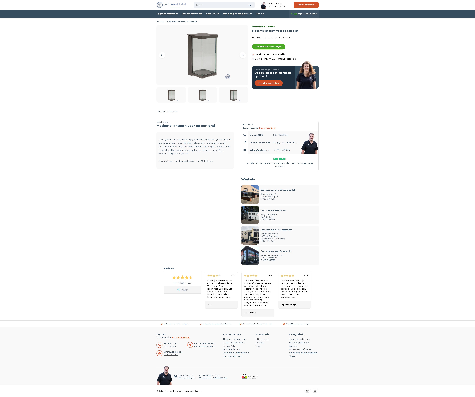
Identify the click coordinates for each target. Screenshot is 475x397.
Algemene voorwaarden (235, 339)
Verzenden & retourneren (236, 353)
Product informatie (167, 111)
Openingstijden (268, 128)
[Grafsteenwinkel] (171, 5)
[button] (162, 55)
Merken (293, 356)
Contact (260, 342)
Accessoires (212, 14)
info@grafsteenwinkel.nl (285, 142)
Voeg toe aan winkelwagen (269, 46)
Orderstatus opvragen (234, 342)
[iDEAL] (307, 391)
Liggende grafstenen (167, 14)
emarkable (189, 391)
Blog (258, 346)
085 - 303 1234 (280, 135)
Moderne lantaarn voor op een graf (181, 21)
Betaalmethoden (231, 349)
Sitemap (198, 391)
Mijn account (262, 339)
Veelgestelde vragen (233, 356)
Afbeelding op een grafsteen (237, 14)
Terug (161, 21)
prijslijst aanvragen (304, 14)
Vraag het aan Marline (269, 83)
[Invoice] (315, 391)
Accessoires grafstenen (300, 349)
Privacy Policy (229, 346)
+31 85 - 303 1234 (281, 150)
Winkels (260, 14)
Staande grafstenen (192, 14)
